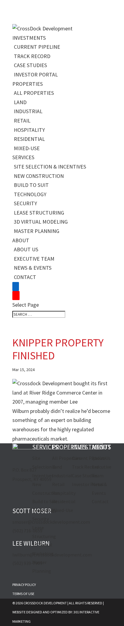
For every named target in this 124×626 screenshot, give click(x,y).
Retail (22, 120)
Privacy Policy (24, 584)
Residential (29, 138)
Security (25, 203)
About (20, 240)
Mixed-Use (27, 148)
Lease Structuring (39, 212)
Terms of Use (23, 593)
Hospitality (29, 129)
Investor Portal (36, 74)
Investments (29, 37)
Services (23, 157)
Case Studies (30, 65)
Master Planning (36, 231)
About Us (26, 249)
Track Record (32, 56)
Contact (25, 277)
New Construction (39, 175)
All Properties (34, 92)
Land (20, 102)
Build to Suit (31, 184)
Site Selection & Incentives (50, 166)
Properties (27, 83)
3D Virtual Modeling (41, 221)
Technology (30, 194)
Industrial (28, 111)
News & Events (32, 267)
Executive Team (34, 258)
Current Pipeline (37, 46)
